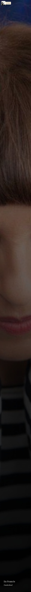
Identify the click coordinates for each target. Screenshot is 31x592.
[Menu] (3, 3)
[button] (8, 3)
